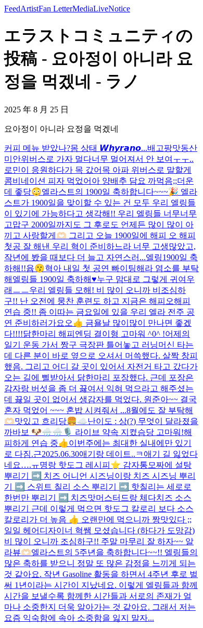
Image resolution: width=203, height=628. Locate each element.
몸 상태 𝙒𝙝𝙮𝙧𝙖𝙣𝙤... (108, 148)
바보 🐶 (27, 432)
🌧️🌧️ (52, 432)
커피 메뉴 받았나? (37, 148)
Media (82, 8)
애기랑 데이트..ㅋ (111, 454)
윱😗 (35, 268)
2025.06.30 (60, 454)
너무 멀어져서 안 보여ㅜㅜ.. (143, 159)
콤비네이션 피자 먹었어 (48, 180)
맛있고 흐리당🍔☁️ (51, 421)
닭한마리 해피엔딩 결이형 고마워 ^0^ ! (94, 333)
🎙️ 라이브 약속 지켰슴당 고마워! (123, 432)
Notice (119, 8)
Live (100, 8)
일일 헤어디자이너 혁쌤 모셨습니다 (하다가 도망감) (99, 530)
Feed (12, 8)
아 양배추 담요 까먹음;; (134, 180)
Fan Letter (55, 8)
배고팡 (159, 148)
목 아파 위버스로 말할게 (147, 169)
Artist (29, 8)
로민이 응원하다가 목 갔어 (53, 169)
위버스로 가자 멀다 (56, 159)
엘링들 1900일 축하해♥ (54, 279)
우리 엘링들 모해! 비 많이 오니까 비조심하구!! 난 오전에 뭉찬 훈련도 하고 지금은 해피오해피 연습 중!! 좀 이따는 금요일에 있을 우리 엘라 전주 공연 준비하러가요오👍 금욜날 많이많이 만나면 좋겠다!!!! (99, 312)
